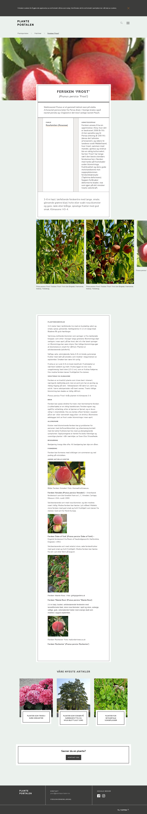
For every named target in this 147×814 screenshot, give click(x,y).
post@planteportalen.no (60, 793)
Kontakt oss (73, 757)
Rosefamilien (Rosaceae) (57, 125)
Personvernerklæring (60, 799)
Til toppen (122, 810)
